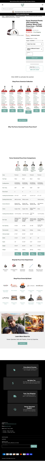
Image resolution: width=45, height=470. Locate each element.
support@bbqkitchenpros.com (10, 423)
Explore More (22, 343)
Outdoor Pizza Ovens (10, 16)
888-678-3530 (34, 69)
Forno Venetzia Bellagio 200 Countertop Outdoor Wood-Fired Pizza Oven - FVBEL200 (20, 99)
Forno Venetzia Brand (20, 16)
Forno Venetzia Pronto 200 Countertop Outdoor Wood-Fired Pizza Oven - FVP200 (4, 99)
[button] (34, 61)
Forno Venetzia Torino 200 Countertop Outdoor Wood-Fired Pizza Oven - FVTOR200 (12, 99)
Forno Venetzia (30, 27)
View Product (4, 111)
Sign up (34, 446)
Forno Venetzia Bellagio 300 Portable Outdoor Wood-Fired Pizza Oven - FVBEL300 (36, 99)
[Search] (41, 9)
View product (17, 254)
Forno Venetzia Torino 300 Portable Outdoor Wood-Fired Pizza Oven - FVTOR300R (28, 99)
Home (3, 16)
